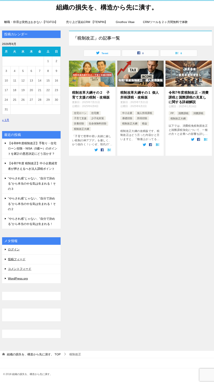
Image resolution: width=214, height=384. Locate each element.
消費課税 (198, 113)
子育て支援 (80, 118)
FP (172, 113)
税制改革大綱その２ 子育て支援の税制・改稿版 (91, 95)
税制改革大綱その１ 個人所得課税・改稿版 (139, 95)
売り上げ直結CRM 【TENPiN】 (86, 22)
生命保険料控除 (97, 123)
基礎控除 (127, 118)
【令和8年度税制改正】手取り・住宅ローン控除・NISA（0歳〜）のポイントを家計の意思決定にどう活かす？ (32, 148)
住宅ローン (80, 113)
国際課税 (183, 113)
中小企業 (127, 113)
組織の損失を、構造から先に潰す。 (107, 7)
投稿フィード (16, 259)
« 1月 (5, 120)
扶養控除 (79, 123)
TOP (34, 354)
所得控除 (142, 118)
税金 (144, 123)
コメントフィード (19, 268)
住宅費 (95, 113)
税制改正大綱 (81, 129)
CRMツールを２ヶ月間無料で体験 (165, 22)
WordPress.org (18, 278)
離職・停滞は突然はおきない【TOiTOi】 (31, 22)
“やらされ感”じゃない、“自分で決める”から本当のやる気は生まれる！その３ (32, 183)
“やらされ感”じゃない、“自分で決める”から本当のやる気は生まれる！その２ (32, 203)
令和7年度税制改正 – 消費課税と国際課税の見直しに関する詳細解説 (189, 97)
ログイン (14, 249)
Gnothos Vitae (125, 22)
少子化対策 (97, 118)
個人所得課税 (144, 113)
